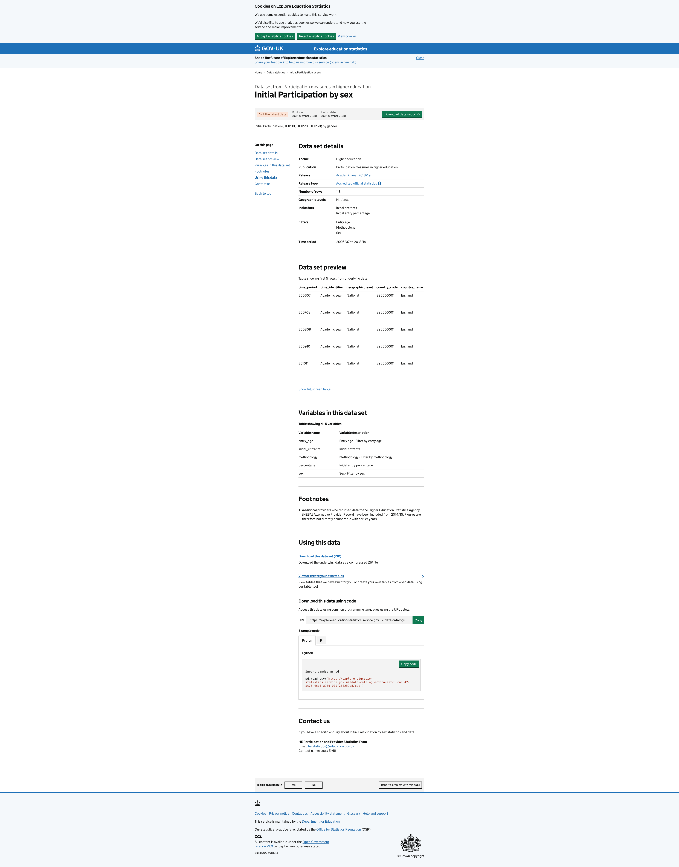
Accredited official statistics (358, 183)
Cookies (260, 813)
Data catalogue (276, 72)
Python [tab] (307, 640)
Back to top (263, 193)
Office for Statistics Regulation (339, 829)
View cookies (347, 36)
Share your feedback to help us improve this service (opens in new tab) (305, 62)
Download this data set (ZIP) (319, 556)
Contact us (263, 184)
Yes (296, 784)
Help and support (375, 813)
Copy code (409, 664)
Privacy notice (279, 813)
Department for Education (321, 821)
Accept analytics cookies (275, 36)
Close (420, 58)
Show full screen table (314, 389)
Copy (418, 620)
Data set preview (267, 159)
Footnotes (262, 171)
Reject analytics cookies (316, 36)
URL (301, 620)
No (317, 784)
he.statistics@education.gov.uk (331, 746)
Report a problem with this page (400, 784)
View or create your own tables (321, 576)
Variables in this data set (272, 165)
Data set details (266, 153)
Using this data (266, 178)
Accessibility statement (328, 813)
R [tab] (321, 640)
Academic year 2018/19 (353, 175)
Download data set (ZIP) (402, 114)
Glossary (353, 813)
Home (258, 72)
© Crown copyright (410, 856)
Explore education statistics (340, 48)
